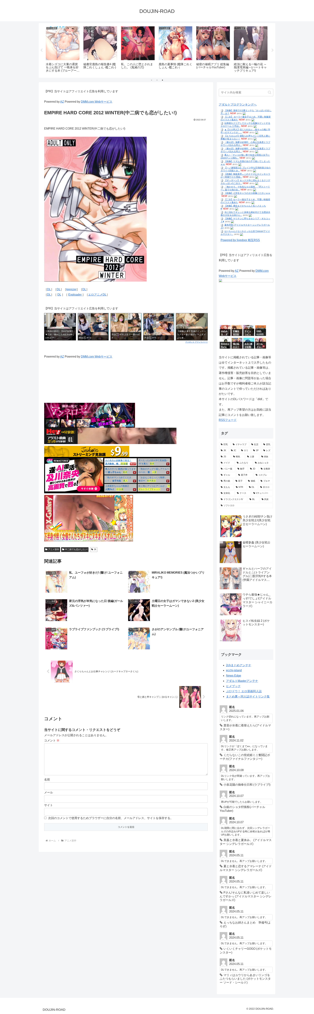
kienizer (71, 289)
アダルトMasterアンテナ (242, 680)
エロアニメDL (97, 294)
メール (48, 792)
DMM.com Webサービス (96, 101)
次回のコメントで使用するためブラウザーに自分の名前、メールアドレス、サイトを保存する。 (110, 818)
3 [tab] (162, 80)
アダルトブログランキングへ (238, 104)
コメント (51, 740)
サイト (48, 805)
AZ (62, 101)
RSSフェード (228, 420)
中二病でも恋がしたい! (76, 549)
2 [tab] (157, 80)
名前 (47, 779)
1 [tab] (151, 80)
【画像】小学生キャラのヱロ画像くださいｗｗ (247, 193)
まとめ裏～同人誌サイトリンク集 (248, 696)
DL (49, 289)
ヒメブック (233, 686)
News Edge (233, 675)
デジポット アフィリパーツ (196, 342)
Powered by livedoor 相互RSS (240, 240)
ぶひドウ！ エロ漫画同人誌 (244, 691)
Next (272, 50)
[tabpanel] (62, 49)
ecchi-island (234, 670)
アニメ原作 (53, 549)
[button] (269, 92)
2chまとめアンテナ (238, 665)
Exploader (75, 294)
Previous (41, 50)
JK (95, 549)
